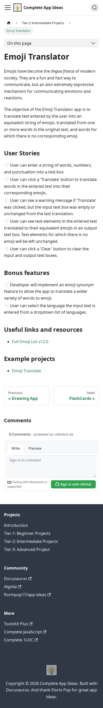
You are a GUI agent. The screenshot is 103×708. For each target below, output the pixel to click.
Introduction (16, 525)
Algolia (10, 586)
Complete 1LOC (18, 640)
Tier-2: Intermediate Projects (31, 541)
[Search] (94, 7)
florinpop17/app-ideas (25, 594)
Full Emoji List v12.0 (30, 341)
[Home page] (9, 23)
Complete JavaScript (23, 632)
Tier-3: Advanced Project (27, 549)
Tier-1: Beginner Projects (27, 533)
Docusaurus (15, 578)
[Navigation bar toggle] (8, 7)
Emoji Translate (26, 370)
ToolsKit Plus (16, 624)
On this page (19, 43)
